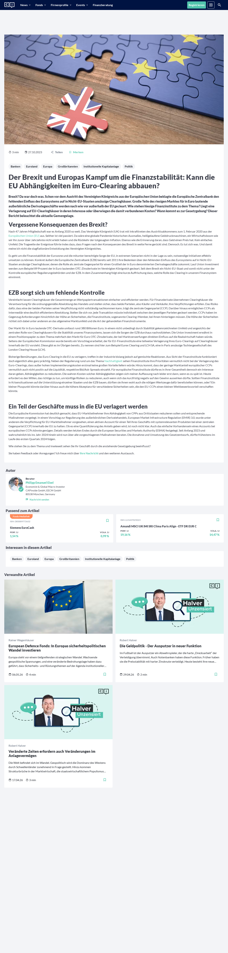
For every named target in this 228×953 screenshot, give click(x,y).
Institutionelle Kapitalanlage (101, 166)
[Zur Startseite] (9, 5)
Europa (47, 166)
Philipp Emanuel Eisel (40, 482)
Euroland (31, 166)
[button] (45, 498)
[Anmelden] (210, 5)
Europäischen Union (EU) (24, 235)
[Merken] (107, 520)
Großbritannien (68, 166)
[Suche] (219, 5)
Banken (15, 166)
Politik (129, 166)
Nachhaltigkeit (113, 361)
